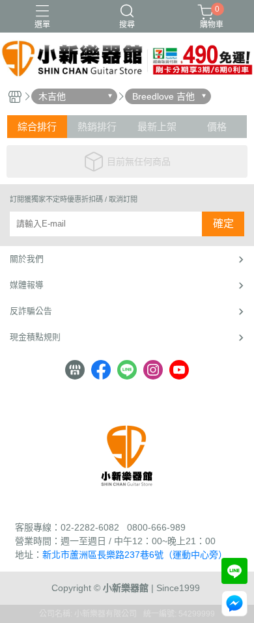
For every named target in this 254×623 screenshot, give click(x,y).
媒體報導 (27, 285)
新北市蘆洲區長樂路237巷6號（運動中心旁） (134, 554)
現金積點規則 (35, 337)
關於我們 (27, 259)
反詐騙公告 (31, 311)
